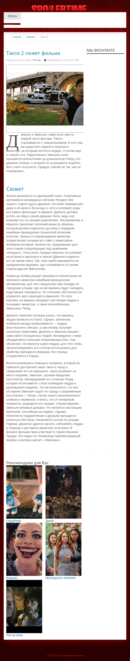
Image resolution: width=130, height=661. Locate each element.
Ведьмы (12, 578)
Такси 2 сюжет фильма (33, 53)
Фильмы (37, 60)
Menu (12, 16)
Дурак (50, 520)
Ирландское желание (61, 578)
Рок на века (14, 635)
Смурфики (13, 520)
